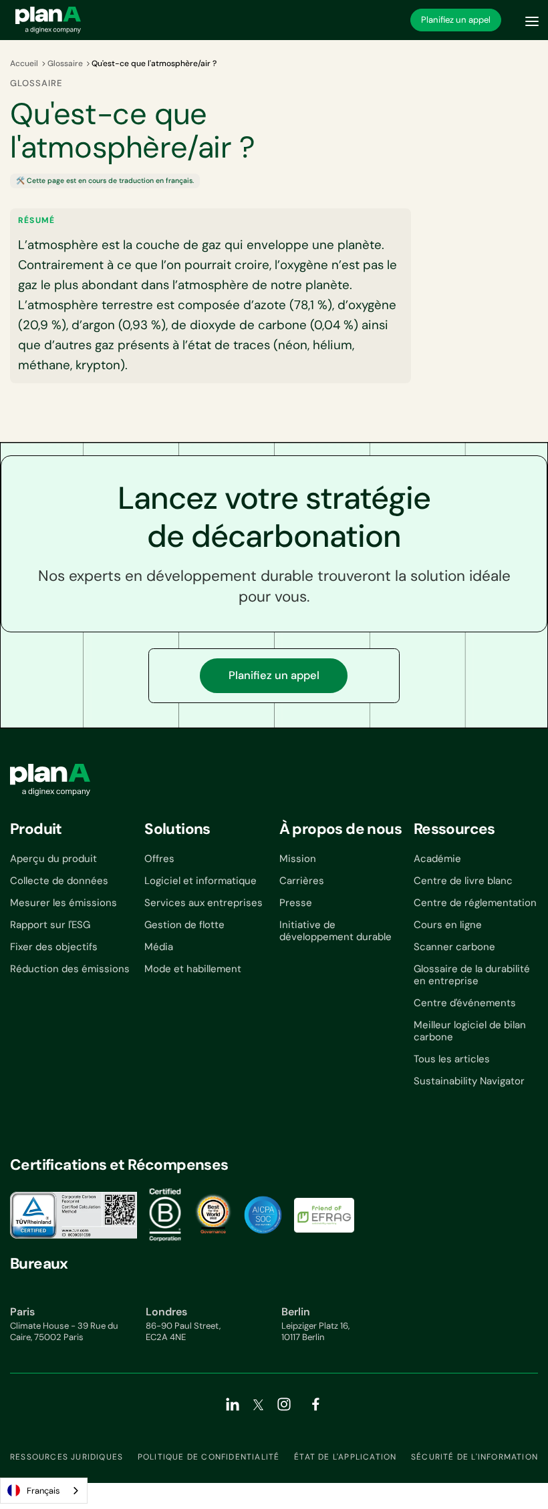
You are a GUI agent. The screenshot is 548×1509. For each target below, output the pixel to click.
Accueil (24, 63)
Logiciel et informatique (200, 881)
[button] (532, 20)
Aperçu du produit (53, 859)
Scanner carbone (454, 947)
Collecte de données (59, 881)
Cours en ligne (448, 925)
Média (158, 947)
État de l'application (345, 1457)
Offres (159, 859)
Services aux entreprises (203, 903)
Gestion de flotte (184, 925)
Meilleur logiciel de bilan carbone (470, 1031)
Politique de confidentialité (209, 1457)
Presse (295, 903)
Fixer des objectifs (54, 947)
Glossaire (65, 63)
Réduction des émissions (70, 969)
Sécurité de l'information (474, 1457)
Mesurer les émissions (63, 903)
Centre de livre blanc (463, 881)
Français (43, 1490)
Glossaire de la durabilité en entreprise (472, 975)
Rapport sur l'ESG (50, 925)
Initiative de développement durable (335, 931)
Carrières (301, 881)
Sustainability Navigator (469, 1081)
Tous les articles (452, 1059)
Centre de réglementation (475, 903)
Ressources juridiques (66, 1457)
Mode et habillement (192, 969)
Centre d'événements (465, 1003)
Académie (437, 859)
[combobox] (44, 1491)
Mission (297, 859)
